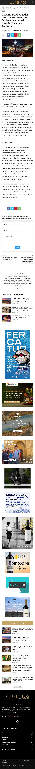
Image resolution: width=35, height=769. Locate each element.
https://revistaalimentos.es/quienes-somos (17, 276)
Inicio (3, 7)
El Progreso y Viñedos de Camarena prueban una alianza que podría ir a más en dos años (22, 679)
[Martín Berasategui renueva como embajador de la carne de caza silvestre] (6, 649)
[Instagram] (17, 288)
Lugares (7, 7)
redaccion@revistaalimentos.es (15, 716)
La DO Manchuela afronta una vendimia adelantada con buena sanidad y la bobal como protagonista (21, 658)
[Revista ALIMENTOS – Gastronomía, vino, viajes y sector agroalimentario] (17, 2)
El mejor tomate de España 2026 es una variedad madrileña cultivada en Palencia (22, 629)
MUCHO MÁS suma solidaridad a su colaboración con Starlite (22, 316)
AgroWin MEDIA (5, 762)
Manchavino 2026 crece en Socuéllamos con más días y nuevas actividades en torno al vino (22, 308)
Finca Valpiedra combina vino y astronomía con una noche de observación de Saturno (21, 300)
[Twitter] (12, 35)
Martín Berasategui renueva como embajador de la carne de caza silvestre (22, 648)
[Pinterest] (16, 35)
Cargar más (17, 686)
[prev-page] (3, 325)
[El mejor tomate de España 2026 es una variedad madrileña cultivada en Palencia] (6, 630)
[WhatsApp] (19, 35)
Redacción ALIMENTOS (12, 30)
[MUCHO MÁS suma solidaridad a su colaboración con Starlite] (6, 318)
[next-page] (5, 325)
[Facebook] (8, 35)
